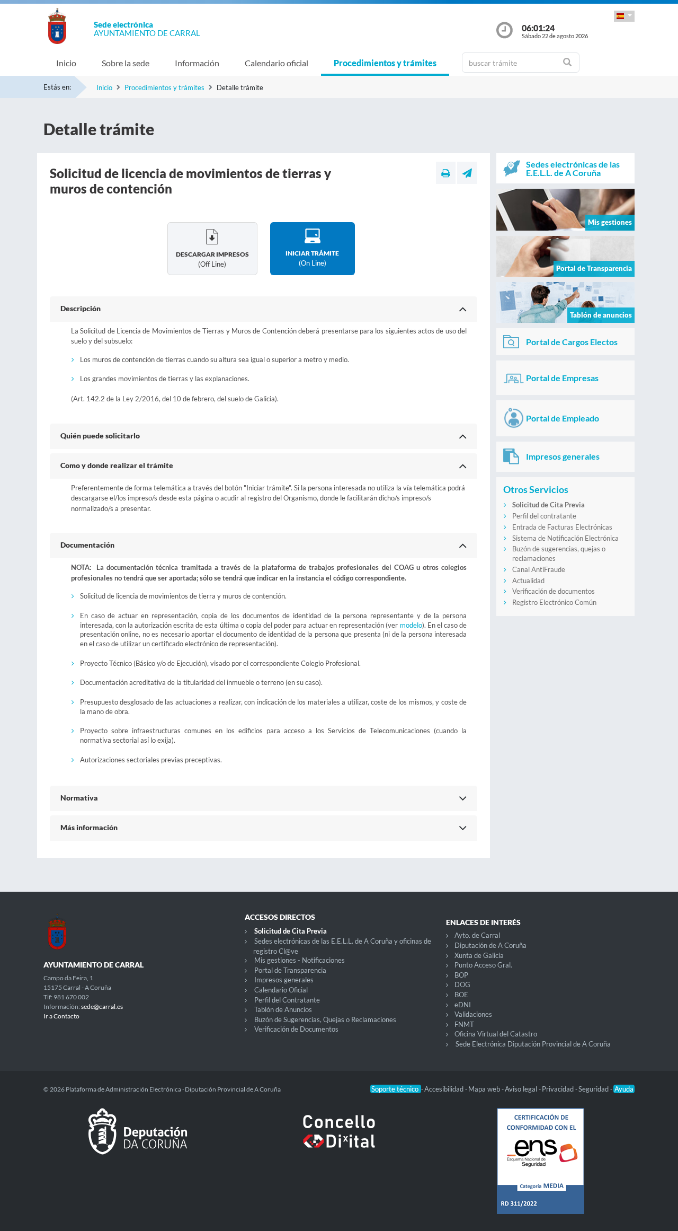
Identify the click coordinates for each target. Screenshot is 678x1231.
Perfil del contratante (544, 516)
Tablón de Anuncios (283, 1009)
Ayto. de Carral (477, 935)
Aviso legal (522, 1089)
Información (197, 63)
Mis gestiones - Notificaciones (299, 960)
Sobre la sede (125, 63)
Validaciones (473, 1014)
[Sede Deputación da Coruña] (137, 1140)
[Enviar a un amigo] (467, 173)
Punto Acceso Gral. (483, 965)
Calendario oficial (276, 63)
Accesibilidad (444, 1089)
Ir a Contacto (61, 1016)
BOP (461, 975)
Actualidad (528, 580)
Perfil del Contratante (287, 1000)
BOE (461, 994)
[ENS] (540, 1169)
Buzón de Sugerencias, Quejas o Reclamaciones (325, 1019)
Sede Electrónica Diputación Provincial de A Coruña (533, 1044)
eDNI (462, 1004)
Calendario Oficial (281, 990)
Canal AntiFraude (538, 569)
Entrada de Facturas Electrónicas (562, 527)
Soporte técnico (395, 1089)
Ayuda (624, 1089)
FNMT (464, 1024)
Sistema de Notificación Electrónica (565, 538)
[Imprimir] (446, 173)
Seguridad (594, 1089)
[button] (624, 16)
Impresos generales (284, 979)
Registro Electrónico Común (554, 602)
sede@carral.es (102, 1006)
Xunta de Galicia (479, 955)
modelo (411, 625)
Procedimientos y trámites (385, 63)
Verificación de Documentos (296, 1029)
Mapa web (485, 1089)
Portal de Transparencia (290, 970)
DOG (462, 984)
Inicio (66, 63)
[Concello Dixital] (339, 1140)
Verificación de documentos (553, 591)
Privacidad (558, 1089)
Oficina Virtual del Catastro (495, 1034)
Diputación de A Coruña (490, 945)
